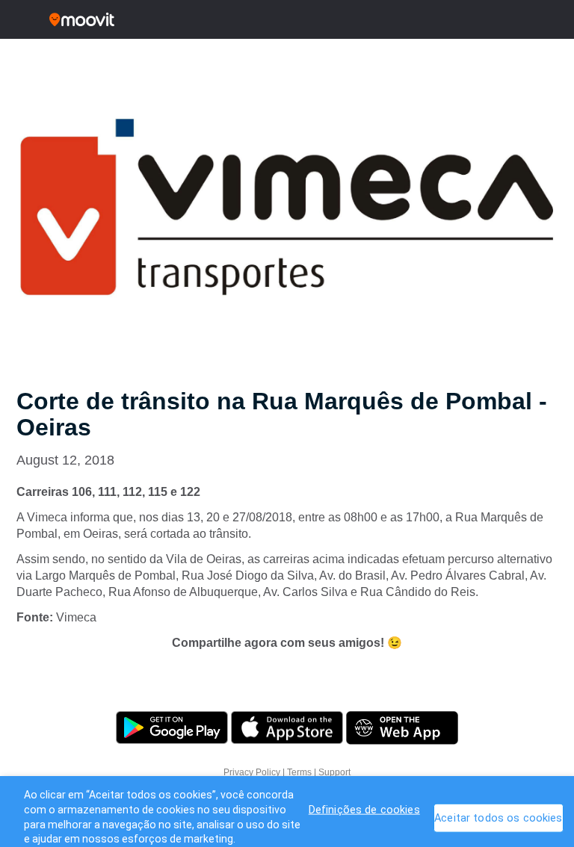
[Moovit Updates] (287, 19)
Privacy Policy (251, 772)
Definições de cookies (364, 810)
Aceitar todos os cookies (498, 818)
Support (334, 772)
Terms (299, 772)
